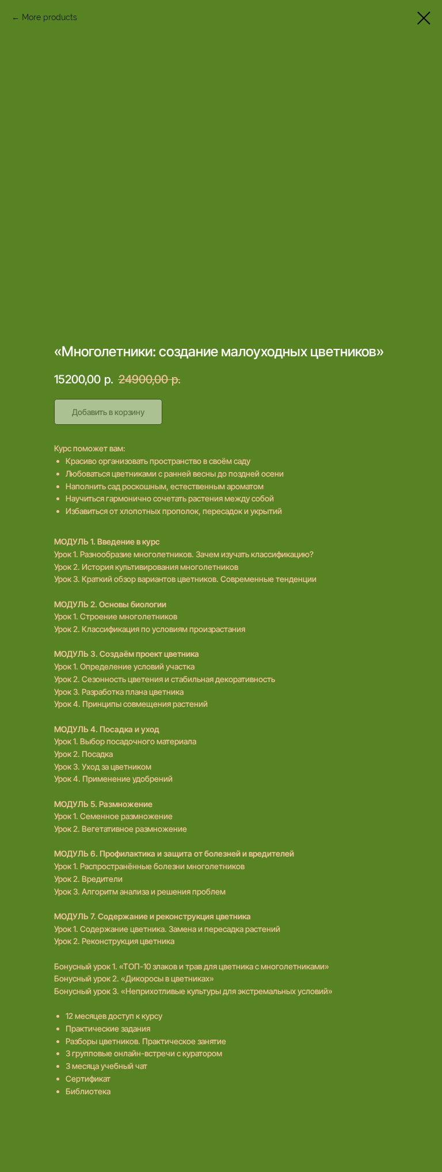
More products (49, 17)
